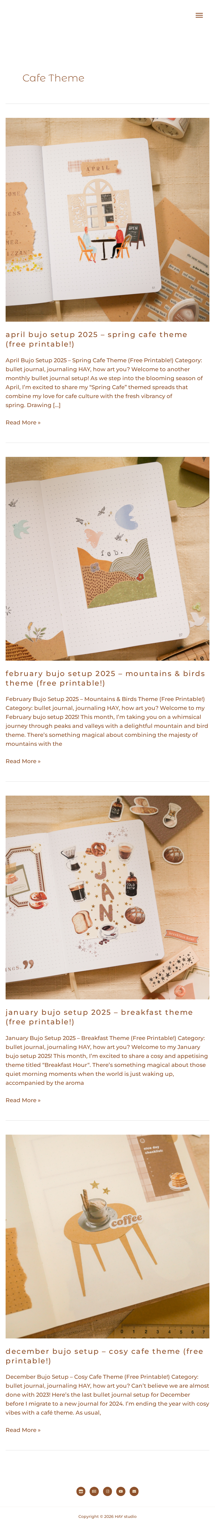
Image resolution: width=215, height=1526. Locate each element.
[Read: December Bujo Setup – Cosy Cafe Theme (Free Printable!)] (107, 1236)
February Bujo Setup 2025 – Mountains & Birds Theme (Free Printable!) (105, 678)
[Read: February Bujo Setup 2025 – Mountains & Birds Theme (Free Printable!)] (107, 558)
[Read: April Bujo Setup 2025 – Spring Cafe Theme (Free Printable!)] (107, 219)
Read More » (23, 422)
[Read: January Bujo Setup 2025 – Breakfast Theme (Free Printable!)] (107, 897)
